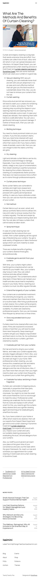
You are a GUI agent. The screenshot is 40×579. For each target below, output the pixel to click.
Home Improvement (20, 50)
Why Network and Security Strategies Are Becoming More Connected (13, 517)
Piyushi (11, 50)
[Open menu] (36, 3)
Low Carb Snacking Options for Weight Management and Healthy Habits (14, 507)
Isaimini (6, 3)
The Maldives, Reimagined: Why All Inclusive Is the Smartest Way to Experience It (16, 526)
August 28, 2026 (34, 498)
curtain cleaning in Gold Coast (14, 427)
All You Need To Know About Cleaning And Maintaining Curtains (28, 474)
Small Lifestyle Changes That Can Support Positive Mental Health (16, 499)
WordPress (34, 575)
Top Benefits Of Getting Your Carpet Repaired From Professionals (9, 475)
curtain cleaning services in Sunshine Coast (19, 70)
